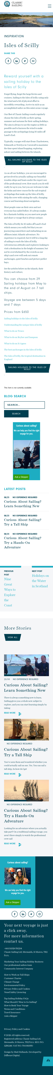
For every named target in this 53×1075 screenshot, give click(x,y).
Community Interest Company (18, 968)
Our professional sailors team (18, 965)
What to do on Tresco (14, 331)
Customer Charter (12, 978)
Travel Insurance (12, 1012)
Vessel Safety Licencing (15, 992)
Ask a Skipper (10, 1016)
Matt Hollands (21, 1052)
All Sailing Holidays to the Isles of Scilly (27, 161)
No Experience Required (25, 497)
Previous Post (9, 588)
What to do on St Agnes (15, 343)
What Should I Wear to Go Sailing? (20, 1002)
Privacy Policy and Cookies (17, 989)
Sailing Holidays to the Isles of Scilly (27, 368)
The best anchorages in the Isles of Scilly (23, 349)
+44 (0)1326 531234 (13, 948)
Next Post (40, 579)
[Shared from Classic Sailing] (33, 61)
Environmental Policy (14, 985)
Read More (9, 713)
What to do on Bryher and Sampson (21, 337)
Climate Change (11, 982)
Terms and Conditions (14, 1009)
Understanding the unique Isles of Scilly (23, 325)
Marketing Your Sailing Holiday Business (23, 961)
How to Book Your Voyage (16, 1005)
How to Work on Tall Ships (16, 974)
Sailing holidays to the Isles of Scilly (21, 318)
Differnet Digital (12, 1055)
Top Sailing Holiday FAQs (16, 998)
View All (13, 637)
